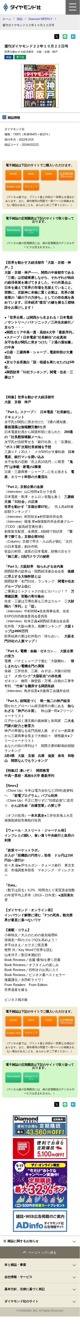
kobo (31, 173)
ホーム (6, 19)
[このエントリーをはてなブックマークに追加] (73, 37)
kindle (13, 173)
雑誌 (20, 19)
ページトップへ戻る (42, 1252)
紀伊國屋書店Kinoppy (66, 175)
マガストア (31, 186)
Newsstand (13, 230)
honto (48, 173)
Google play (13, 186)
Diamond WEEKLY (40, 19)
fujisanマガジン (31, 231)
